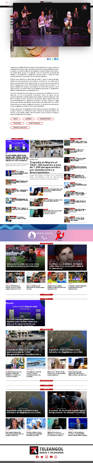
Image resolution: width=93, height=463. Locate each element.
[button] (15, 119)
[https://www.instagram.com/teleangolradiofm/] (46, 458)
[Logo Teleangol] (46, 454)
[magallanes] (67, 143)
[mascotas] (9, 182)
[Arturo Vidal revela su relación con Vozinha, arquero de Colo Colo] (67, 211)
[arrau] (9, 173)
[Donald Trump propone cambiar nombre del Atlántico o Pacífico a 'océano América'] (67, 194)
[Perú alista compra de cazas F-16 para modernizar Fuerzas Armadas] (67, 202)
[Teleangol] (6, 3)
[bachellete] (67, 185)
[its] (9, 200)
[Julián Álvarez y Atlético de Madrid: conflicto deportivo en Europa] (67, 177)
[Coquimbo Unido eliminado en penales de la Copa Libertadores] (9, 210)
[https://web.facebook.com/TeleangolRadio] (37, 458)
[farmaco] (9, 219)
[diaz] (9, 191)
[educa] (67, 160)
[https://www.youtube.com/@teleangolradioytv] (51, 458)
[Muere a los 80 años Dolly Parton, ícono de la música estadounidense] (67, 219)
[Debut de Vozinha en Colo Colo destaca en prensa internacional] (67, 151)
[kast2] (67, 168)
